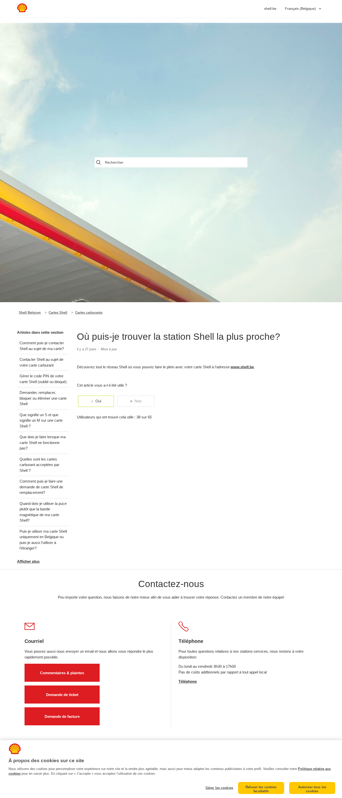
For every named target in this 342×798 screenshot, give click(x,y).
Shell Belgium (30, 312)
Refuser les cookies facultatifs (261, 789)
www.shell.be (242, 367)
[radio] (96, 401)
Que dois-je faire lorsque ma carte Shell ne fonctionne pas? (43, 442)
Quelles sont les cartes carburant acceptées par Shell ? (39, 465)
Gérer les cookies (219, 788)
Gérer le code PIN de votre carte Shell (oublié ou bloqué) (43, 379)
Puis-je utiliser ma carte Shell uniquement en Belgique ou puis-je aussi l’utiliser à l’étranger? (43, 539)
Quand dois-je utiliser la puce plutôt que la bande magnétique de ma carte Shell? (43, 512)
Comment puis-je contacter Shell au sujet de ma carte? (42, 346)
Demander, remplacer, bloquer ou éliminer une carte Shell (43, 398)
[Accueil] (22, 11)
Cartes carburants (88, 312)
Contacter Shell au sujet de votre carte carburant (41, 362)
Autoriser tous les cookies (312, 789)
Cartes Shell (58, 312)
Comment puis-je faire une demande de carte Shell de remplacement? (41, 487)
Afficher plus (28, 561)
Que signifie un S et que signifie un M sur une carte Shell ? (41, 420)
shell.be (270, 9)
